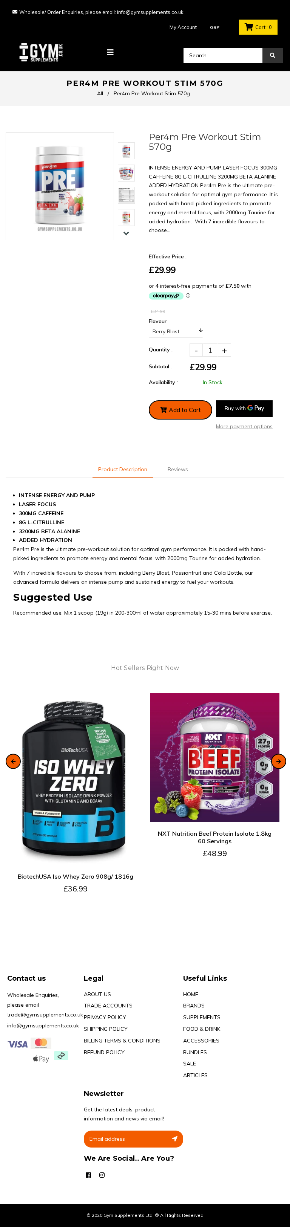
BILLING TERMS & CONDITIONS (122, 1040)
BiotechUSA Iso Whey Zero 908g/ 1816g (75, 876)
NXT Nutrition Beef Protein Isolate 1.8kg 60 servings (214, 837)
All (100, 93)
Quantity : (161, 349)
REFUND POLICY (104, 1052)
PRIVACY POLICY (105, 1017)
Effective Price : (168, 256)
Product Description (122, 469)
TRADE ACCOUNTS (108, 1005)
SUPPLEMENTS (202, 1017)
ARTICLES (195, 1075)
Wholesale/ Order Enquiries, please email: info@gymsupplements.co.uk (101, 12)
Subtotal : (160, 366)
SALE (189, 1063)
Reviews (178, 469)
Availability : (163, 382)
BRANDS (194, 1005)
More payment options (244, 426)
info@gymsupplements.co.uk (43, 1025)
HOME (190, 994)
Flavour (158, 321)
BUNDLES (195, 1052)
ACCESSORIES (201, 1040)
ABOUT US (97, 994)
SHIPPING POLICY (106, 1029)
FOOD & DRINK (201, 1029)
